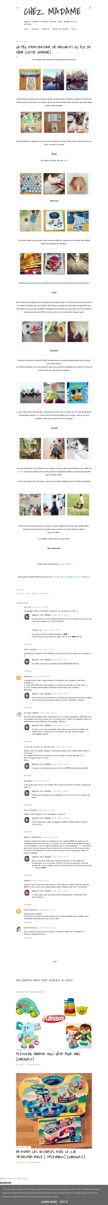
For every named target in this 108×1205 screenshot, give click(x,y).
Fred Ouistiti (31, 910)
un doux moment (31, 713)
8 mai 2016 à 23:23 (47, 910)
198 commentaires (33, 1065)
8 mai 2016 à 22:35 (60, 726)
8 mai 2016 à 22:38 (60, 891)
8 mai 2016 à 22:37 (60, 857)
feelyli (27, 881)
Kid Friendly (30, 650)
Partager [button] (19, 590)
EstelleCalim (30, 928)
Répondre (27, 644)
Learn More (49, 1201)
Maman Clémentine (32, 837)
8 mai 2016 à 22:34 (60, 694)
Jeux (26, 29)
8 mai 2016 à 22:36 (60, 791)
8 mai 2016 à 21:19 (40, 781)
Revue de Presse (60, 29)
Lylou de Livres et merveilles (39, 747)
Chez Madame (52, 12)
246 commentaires (33, 1162)
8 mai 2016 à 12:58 (39, 607)
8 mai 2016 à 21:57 (50, 837)
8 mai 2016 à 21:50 (46, 810)
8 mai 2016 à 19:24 (64, 747)
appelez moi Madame (41, 615)
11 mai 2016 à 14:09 (46, 928)
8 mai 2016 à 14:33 (46, 650)
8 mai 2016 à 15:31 (40, 677)
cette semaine (32, 594)
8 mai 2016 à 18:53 (48, 713)
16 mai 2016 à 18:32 (51, 630)
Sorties (45, 29)
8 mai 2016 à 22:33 (60, 615)
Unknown (27, 676)
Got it (64, 1201)
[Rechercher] (90, 7)
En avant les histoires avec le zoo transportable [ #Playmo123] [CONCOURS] (50, 1154)
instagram (44, 594)
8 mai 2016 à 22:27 (40, 881)
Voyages (35, 29)
